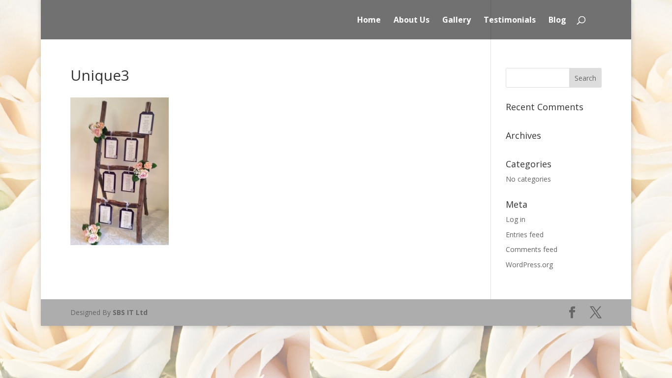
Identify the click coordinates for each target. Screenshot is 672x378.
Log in (515, 219)
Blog (557, 20)
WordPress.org (529, 264)
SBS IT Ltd (130, 312)
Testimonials (510, 20)
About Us (411, 20)
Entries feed (525, 234)
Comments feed (531, 249)
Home (369, 20)
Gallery (456, 20)
